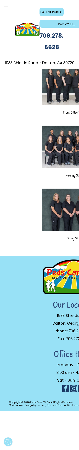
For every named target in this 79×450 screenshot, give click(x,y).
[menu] (6, 8)
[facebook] (65, 389)
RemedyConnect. (47, 405)
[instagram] (73, 389)
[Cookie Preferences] (8, 441)
